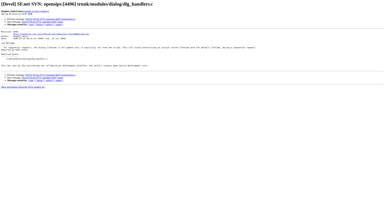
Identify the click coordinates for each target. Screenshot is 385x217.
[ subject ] (49, 24)
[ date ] (31, 24)
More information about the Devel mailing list (23, 87)
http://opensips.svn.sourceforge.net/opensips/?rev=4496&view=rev (51, 34)
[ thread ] (39, 24)
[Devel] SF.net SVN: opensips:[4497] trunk (42, 21)
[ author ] (58, 24)
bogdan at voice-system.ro (36, 11)
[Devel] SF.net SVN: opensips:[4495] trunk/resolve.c (50, 19)
